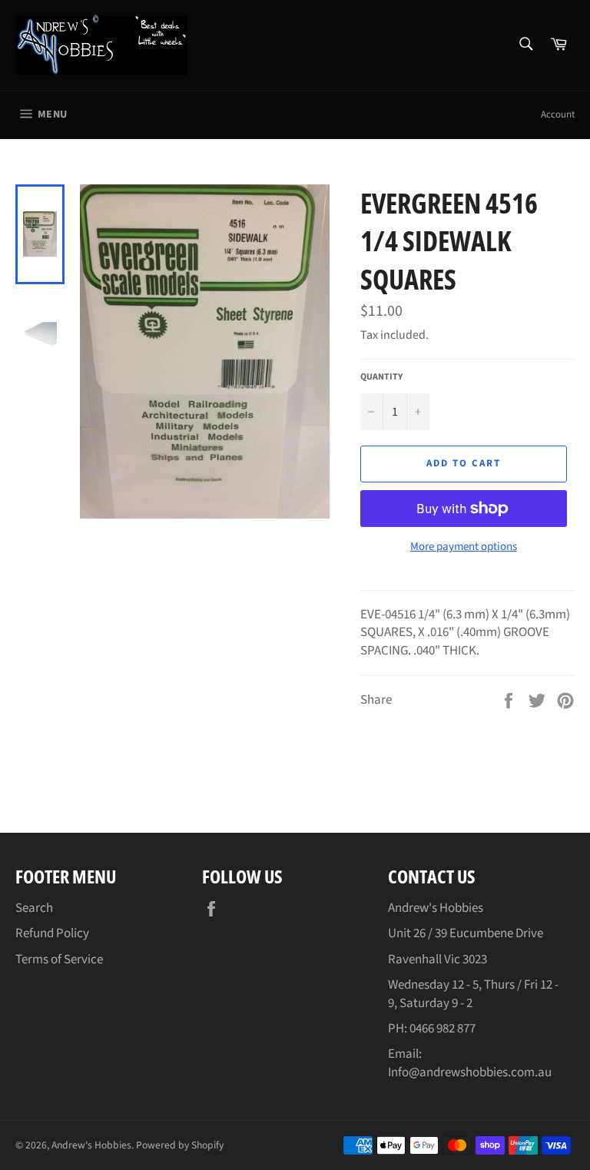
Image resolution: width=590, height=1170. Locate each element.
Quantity (381, 377)
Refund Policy (52, 933)
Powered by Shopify (180, 1145)
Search (34, 908)
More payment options (463, 547)
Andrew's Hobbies (91, 1145)
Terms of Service (59, 959)
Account (558, 114)
